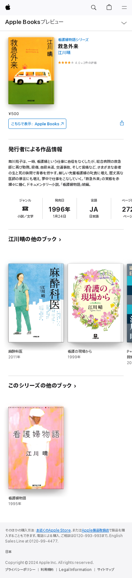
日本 (8, 552)
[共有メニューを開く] (122, 124)
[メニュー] (124, 7)
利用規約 (47, 569)
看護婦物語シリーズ (73, 39)
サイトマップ (105, 569)
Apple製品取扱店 (95, 530)
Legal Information (75, 569)
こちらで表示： (35, 123)
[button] (93, 7)
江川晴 (64, 53)
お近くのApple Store (53, 530)
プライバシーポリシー (20, 569)
